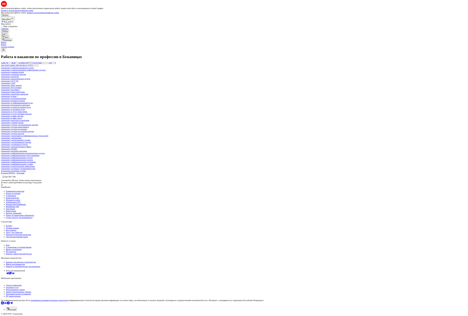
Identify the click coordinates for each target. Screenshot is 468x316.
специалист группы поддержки (14, 129)
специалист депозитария (11, 138)
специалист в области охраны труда (16, 107)
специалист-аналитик (10, 77)
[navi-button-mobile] (3, 50)
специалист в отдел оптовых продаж (16, 114)
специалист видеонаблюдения (13, 99)
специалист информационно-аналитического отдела (23, 153)
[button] (3, 42)
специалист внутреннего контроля (15, 105)
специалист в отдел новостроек (14, 112)
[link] (5, 36)
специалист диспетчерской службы (15, 140)
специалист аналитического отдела (15, 79)
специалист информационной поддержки (18, 162)
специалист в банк (8, 96)
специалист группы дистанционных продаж (19, 125)
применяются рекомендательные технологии (49, 300)
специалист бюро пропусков (13, 92)
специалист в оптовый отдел (13, 109)
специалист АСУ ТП (9, 81)
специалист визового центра (13, 101)
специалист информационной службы (17, 164)
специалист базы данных (11, 85)
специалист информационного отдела (17, 158)
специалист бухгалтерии (11, 88)
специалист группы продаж (12, 134)
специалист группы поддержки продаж (17, 131)
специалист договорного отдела (14, 145)
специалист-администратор (12, 72)
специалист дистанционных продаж (16, 142)
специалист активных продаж (13, 74)
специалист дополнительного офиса (16, 147)
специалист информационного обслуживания (20, 155)
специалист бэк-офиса (10, 90)
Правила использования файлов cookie (43, 13)
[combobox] (11, 309)
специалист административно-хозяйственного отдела (23, 70)
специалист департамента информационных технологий (24, 136)
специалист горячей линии (12, 123)
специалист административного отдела (17, 68)
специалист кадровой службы (13, 171)
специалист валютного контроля (14, 94)
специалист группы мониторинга (15, 127)
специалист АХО (8, 83)
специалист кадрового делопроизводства (18, 169)
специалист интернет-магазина (14, 151)
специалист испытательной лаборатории (18, 166)
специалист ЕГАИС (9, 149)
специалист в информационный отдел (17, 103)
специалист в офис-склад (11, 118)
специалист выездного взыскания (15, 120)
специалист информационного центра (17, 160)
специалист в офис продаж (12, 116)
